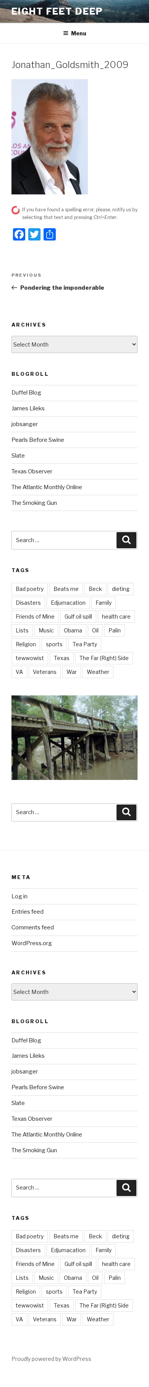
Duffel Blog (26, 392)
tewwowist (30, 658)
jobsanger (24, 424)
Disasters (28, 602)
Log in (19, 896)
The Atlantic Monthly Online (46, 487)
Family (104, 602)
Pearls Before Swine (37, 439)
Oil (95, 630)
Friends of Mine (35, 616)
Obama (73, 630)
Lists (22, 630)
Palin (115, 630)
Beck (95, 589)
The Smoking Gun (34, 502)
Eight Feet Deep (57, 11)
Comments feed (32, 927)
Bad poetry (30, 589)
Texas (62, 658)
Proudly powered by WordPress (51, 1358)
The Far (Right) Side (104, 658)
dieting (121, 589)
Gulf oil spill (78, 616)
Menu (78, 33)
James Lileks (28, 408)
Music (46, 630)
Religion (26, 644)
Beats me (66, 589)
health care (116, 616)
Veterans (45, 672)
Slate (18, 455)
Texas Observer (31, 471)
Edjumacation (68, 602)
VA (19, 672)
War (71, 672)
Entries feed (27, 911)
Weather (98, 672)
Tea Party (85, 644)
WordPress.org (31, 943)
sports (54, 644)
